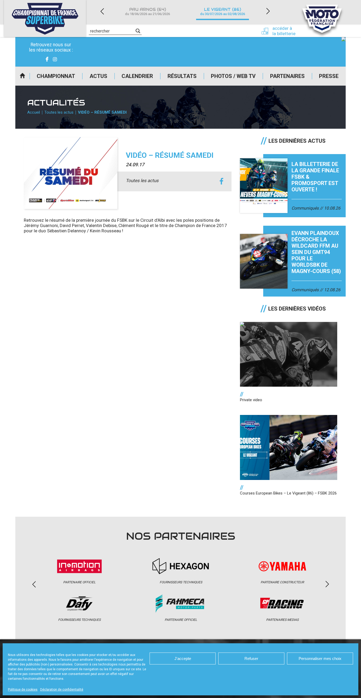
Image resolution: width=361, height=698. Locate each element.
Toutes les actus (58, 112)
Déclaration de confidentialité (61, 689)
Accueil (22, 76)
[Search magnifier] (138, 31)
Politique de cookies (23, 689)
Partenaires (287, 76)
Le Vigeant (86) (222, 11)
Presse (329, 76)
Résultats (182, 76)
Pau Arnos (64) (147, 11)
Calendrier (137, 76)
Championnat (56, 76)
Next (268, 11)
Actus (98, 76)
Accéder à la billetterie (283, 31)
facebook (221, 181)
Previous (102, 11)
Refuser (251, 658)
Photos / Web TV (233, 76)
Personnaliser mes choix (320, 658)
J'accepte (182, 658)
